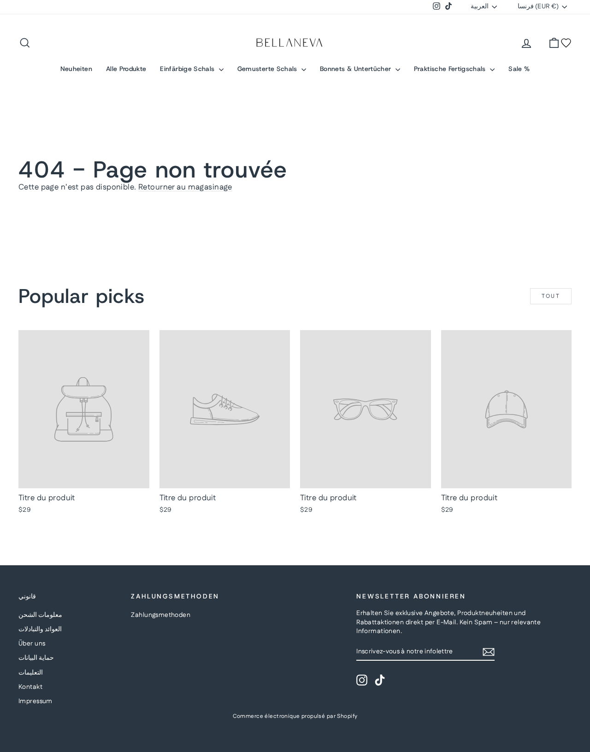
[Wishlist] (566, 42)
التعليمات (30, 672)
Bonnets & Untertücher (356, 69)
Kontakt (30, 687)
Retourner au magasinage (185, 187)
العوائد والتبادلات (40, 629)
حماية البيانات (36, 658)
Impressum (35, 701)
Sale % (519, 69)
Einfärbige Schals (188, 69)
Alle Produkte (126, 69)
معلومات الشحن (40, 615)
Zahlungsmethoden (160, 615)
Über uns (31, 643)
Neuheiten (76, 69)
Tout (551, 296)
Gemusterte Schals (268, 69)
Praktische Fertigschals (451, 69)
